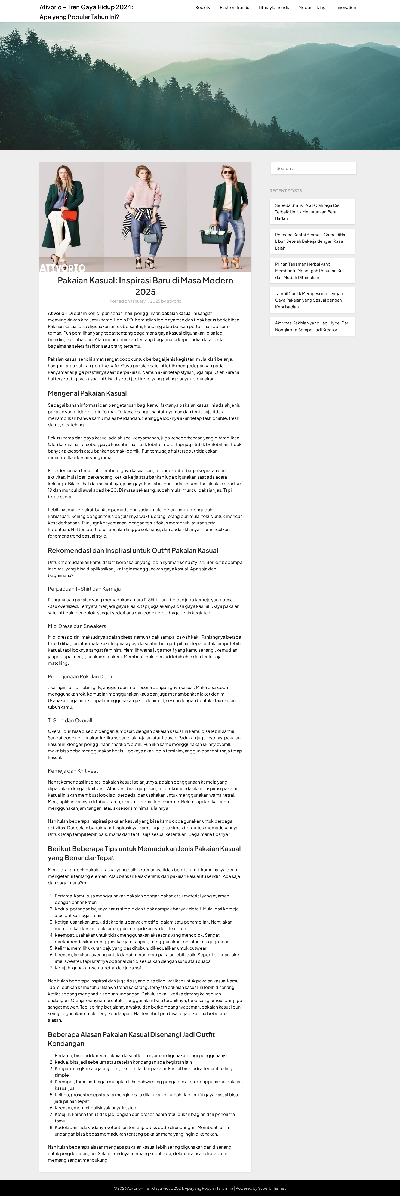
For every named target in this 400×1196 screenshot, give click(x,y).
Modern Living (312, 7)
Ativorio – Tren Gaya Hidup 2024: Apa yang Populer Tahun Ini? (86, 11)
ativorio (174, 300)
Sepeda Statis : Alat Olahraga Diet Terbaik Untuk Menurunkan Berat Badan (308, 211)
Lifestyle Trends (274, 7)
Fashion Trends (234, 7)
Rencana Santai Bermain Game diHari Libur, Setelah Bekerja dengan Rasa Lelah (311, 241)
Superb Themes (272, 1188)
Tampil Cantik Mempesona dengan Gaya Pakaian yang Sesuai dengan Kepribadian (309, 300)
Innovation (345, 7)
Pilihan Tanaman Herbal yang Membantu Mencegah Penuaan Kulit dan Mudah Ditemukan (310, 270)
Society (202, 7)
